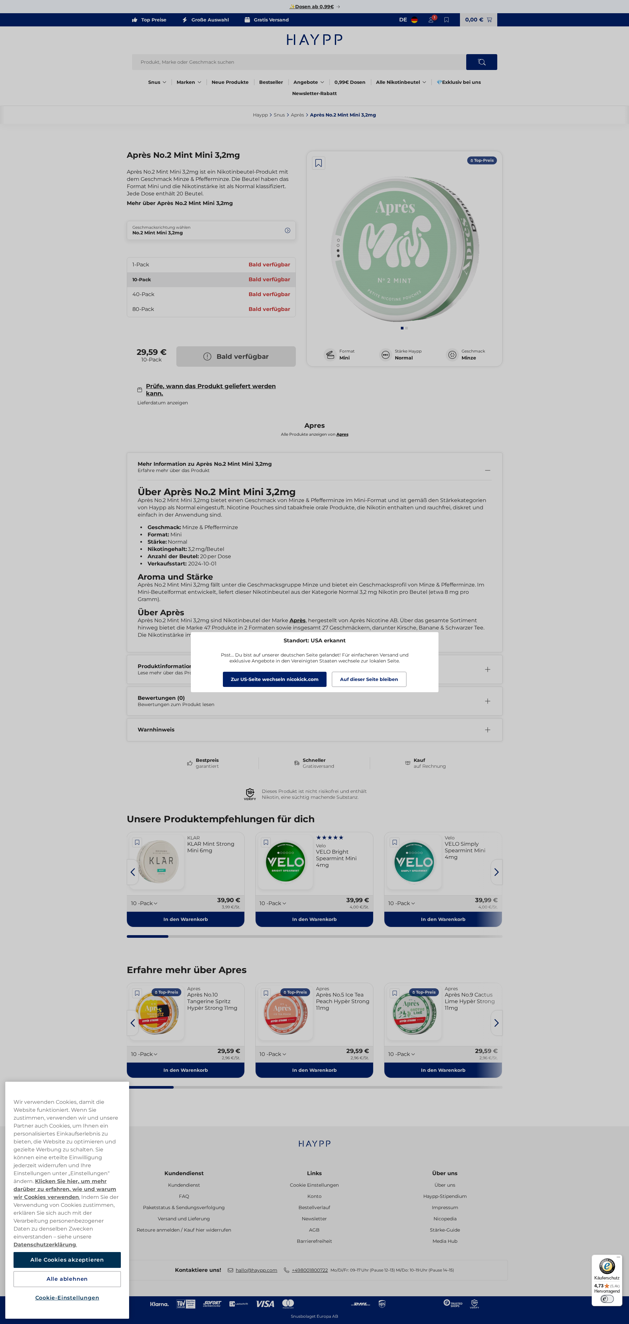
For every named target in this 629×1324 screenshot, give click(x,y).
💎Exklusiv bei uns (459, 82)
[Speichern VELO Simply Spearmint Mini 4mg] (395, 842)
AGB (314, 1230)
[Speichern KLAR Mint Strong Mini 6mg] (137, 842)
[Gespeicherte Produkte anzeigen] (446, 19)
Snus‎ (279, 115)
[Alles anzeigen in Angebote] (322, 82)
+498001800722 (310, 1270)
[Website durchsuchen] (481, 62)
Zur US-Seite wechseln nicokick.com (275, 679)
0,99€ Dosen (350, 82)
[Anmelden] (431, 19)
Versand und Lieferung (184, 1219)
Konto (314, 1196)
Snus (154, 82)
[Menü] (618, 1259)
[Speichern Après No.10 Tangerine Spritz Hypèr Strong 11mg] (137, 993)
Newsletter (314, 1219)
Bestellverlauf (314, 1207)
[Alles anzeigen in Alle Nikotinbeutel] (424, 82)
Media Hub (445, 1241)
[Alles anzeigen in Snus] (164, 82)
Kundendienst (184, 1173)
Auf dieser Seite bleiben (369, 679)
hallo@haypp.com (256, 1270)
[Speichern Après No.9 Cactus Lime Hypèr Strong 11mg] (395, 993)
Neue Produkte (230, 82)
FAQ (184, 1196)
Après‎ (297, 115)
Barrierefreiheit (314, 1241)
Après (298, 620)
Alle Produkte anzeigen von (314, 434)
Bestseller (271, 82)
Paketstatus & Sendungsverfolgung (184, 1207)
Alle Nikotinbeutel (398, 82)
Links (314, 1173)
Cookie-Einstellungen (67, 1298)
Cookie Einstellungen (314, 1185)
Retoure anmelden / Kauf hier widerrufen (184, 1230)
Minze (469, 358)
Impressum (445, 1207)
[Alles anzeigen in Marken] (199, 82)
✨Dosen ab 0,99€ (312, 7)
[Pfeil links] (133, 872)
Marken (186, 82)
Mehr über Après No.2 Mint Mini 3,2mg (180, 203)
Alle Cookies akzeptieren (67, 1260)
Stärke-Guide (445, 1230)
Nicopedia (445, 1219)
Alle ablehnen (67, 1279)
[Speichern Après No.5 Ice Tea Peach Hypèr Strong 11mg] (266, 993)
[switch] (607, 1299)
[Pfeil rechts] (497, 872)
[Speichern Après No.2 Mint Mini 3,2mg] (318, 163)
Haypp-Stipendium (445, 1196)
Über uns (445, 1173)
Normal (404, 358)
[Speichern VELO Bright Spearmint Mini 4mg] (266, 842)
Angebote (306, 82)
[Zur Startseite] (314, 40)
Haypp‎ (260, 115)
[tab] (402, 328)
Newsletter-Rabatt (314, 93)
